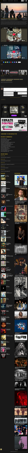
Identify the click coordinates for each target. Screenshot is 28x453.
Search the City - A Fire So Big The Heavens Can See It (6, 143)
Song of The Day (14, 19)
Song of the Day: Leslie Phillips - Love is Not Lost (5, 148)
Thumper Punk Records (9, 80)
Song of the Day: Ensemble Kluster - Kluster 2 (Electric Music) (7, 150)
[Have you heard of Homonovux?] (14, 72)
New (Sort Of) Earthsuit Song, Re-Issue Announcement (6, 139)
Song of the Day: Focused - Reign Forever (5, 141)
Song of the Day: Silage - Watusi (4, 138)
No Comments (18, 19)
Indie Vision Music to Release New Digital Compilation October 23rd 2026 (8, 142)
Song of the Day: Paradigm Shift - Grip (4, 149)
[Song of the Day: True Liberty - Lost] (23, 72)
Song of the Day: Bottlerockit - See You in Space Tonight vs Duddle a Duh (8, 146)
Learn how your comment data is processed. (15, 97)
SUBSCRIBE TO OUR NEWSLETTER (9, 134)
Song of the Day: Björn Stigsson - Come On (5, 160)
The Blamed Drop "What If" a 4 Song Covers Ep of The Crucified (7, 164)
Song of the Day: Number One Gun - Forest (5, 151)
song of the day (3, 80)
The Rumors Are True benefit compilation (5, 147)
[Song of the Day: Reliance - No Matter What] (5, 72)
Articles (11, 19)
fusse (17, 451)
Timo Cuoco (8, 19)
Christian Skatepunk (16, 79)
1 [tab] (1, 130)
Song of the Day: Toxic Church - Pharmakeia (5, 140)
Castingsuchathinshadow (10, 79)
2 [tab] (2, 130)
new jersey (21, 79)
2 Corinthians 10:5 (3, 79)
